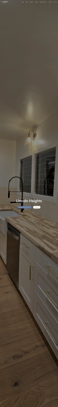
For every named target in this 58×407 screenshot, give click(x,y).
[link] (4, 2)
